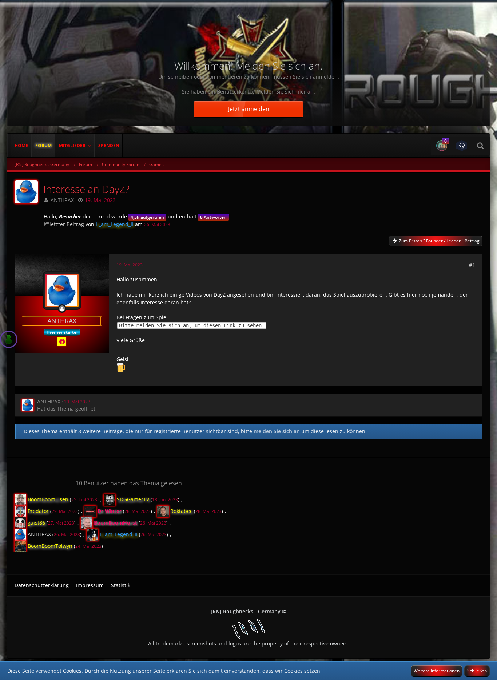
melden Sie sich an (277, 431)
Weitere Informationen (437, 671)
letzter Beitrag (66, 224)
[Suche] (480, 146)
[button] (441, 146)
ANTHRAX (62, 200)
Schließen (477, 671)
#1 (472, 264)
